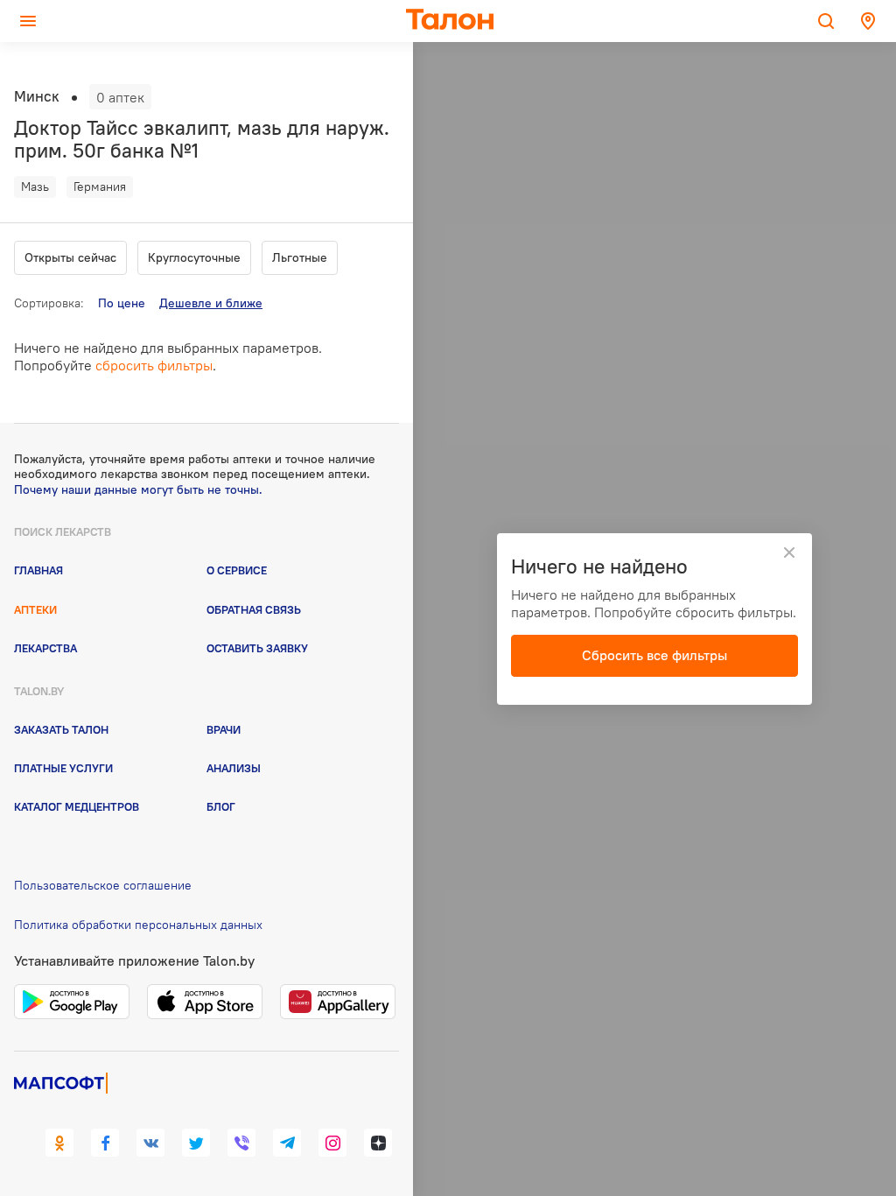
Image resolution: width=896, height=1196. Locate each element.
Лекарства (45, 648)
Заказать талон (61, 729)
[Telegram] (287, 1143)
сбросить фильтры (154, 365)
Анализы (233, 768)
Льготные (299, 257)
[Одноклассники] (59, 1143)
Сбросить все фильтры (654, 655)
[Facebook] (105, 1143)
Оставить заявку (257, 648)
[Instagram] (333, 1143)
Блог (220, 806)
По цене (121, 303)
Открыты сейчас (70, 257)
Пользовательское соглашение (103, 885)
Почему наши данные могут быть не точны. (138, 489)
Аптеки (35, 609)
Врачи (223, 729)
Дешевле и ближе (210, 303)
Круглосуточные (194, 257)
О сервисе (236, 570)
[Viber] (241, 1143)
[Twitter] (196, 1143)
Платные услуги (63, 768)
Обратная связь (253, 609)
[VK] (151, 1143)
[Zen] (378, 1143)
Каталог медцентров (76, 806)
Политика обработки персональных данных (138, 924)
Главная (38, 570)
